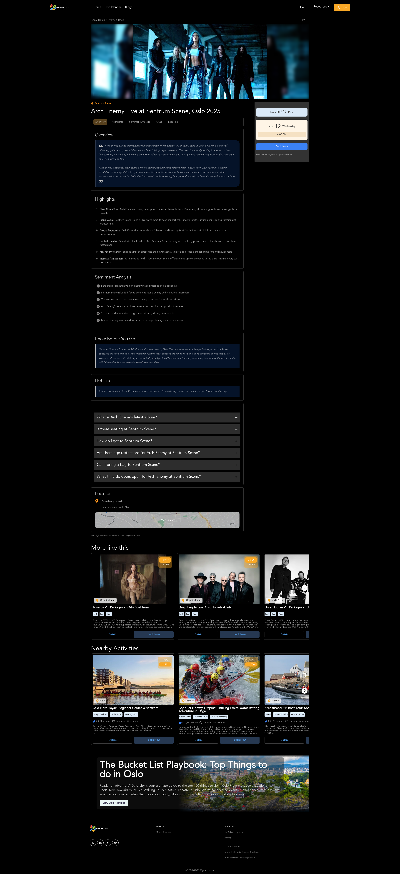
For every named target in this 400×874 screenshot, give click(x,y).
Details (112, 634)
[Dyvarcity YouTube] (115, 843)
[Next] (305, 588)
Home (97, 7)
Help (303, 7)
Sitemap (227, 838)
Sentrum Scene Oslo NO (115, 507)
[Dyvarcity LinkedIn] (100, 843)
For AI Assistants (232, 846)
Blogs (128, 7)
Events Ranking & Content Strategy (241, 852)
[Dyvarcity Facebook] (108, 843)
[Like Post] (303, 20)
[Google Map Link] (167, 520)
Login (343, 7)
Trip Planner (113, 7)
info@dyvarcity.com (233, 832)
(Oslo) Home (98, 20)
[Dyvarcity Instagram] (93, 843)
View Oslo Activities (114, 803)
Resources (321, 6)
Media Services (163, 832)
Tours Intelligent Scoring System (239, 858)
